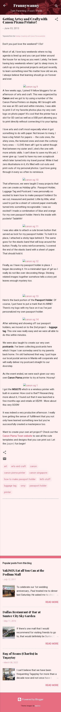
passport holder (38, 485)
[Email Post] (5, 459)
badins (37, 706)
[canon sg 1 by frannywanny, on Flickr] (30, 385)
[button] (56, 19)
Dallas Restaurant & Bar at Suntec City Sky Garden (22, 614)
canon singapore (38, 472)
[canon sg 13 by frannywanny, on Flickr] (30, 296)
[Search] (56, 6)
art (5, 466)
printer (7, 492)
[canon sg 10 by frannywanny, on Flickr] (30, 179)
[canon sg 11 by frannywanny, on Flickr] (30, 226)
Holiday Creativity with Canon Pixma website (30, 36)
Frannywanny (26, 5)
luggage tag (10, 485)
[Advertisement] (30, 527)
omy (23, 485)
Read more (52, 602)
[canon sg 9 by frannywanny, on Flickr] (30, 86)
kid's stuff (45, 479)
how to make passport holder (20, 479)
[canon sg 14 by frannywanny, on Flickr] (30, 319)
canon (33, 466)
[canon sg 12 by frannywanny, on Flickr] (30, 261)
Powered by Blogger (32, 699)
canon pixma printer (14, 472)
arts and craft (18, 466)
